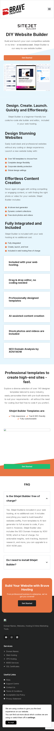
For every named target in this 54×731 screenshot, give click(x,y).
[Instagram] (11, 637)
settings (31, 717)
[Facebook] (6, 637)
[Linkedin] (17, 637)
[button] (49, 9)
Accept (11, 722)
